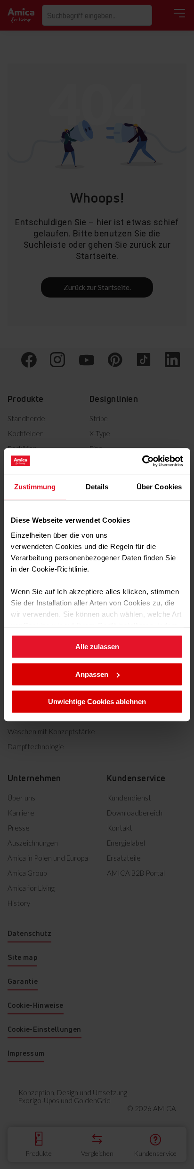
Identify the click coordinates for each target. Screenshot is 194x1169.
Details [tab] (97, 487)
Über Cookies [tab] (159, 487)
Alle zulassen (97, 647)
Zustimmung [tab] (35, 487)
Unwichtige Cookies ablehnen (97, 702)
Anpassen (91, 674)
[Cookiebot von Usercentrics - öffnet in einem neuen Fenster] (142, 461)
